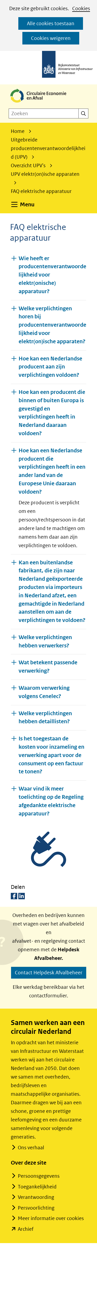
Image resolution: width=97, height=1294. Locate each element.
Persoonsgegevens (39, 1176)
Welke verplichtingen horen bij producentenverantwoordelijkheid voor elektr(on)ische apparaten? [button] (52, 325)
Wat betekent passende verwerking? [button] (48, 666)
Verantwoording (36, 1197)
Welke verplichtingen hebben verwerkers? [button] (45, 641)
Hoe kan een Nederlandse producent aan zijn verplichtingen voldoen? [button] (50, 367)
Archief (25, 1229)
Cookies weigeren (51, 38)
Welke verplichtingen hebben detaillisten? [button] (45, 717)
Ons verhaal (31, 1147)
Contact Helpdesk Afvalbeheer (48, 972)
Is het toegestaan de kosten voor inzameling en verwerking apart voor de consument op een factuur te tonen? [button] (51, 755)
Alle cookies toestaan (50, 23)
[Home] (43, 103)
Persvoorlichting (36, 1208)
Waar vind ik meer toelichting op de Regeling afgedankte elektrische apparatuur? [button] (51, 801)
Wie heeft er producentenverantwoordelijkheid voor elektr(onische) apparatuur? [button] (52, 275)
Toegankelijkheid (37, 1187)
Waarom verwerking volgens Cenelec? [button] (44, 692)
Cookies (81, 8)
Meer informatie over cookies (51, 1218)
